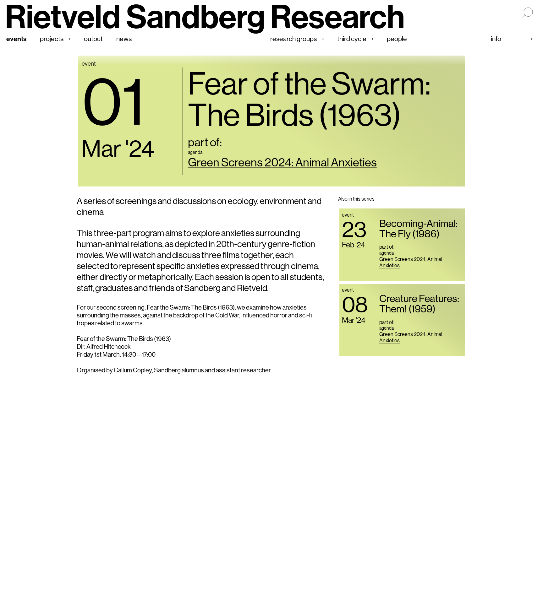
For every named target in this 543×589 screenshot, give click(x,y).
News (124, 38)
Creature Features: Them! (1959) (419, 303)
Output (93, 38)
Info (496, 38)
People (397, 38)
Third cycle (351, 38)
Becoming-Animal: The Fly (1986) (418, 228)
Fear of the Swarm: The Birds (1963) (309, 99)
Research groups (293, 38)
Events (16, 38)
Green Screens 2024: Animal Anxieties (282, 162)
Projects (51, 38)
